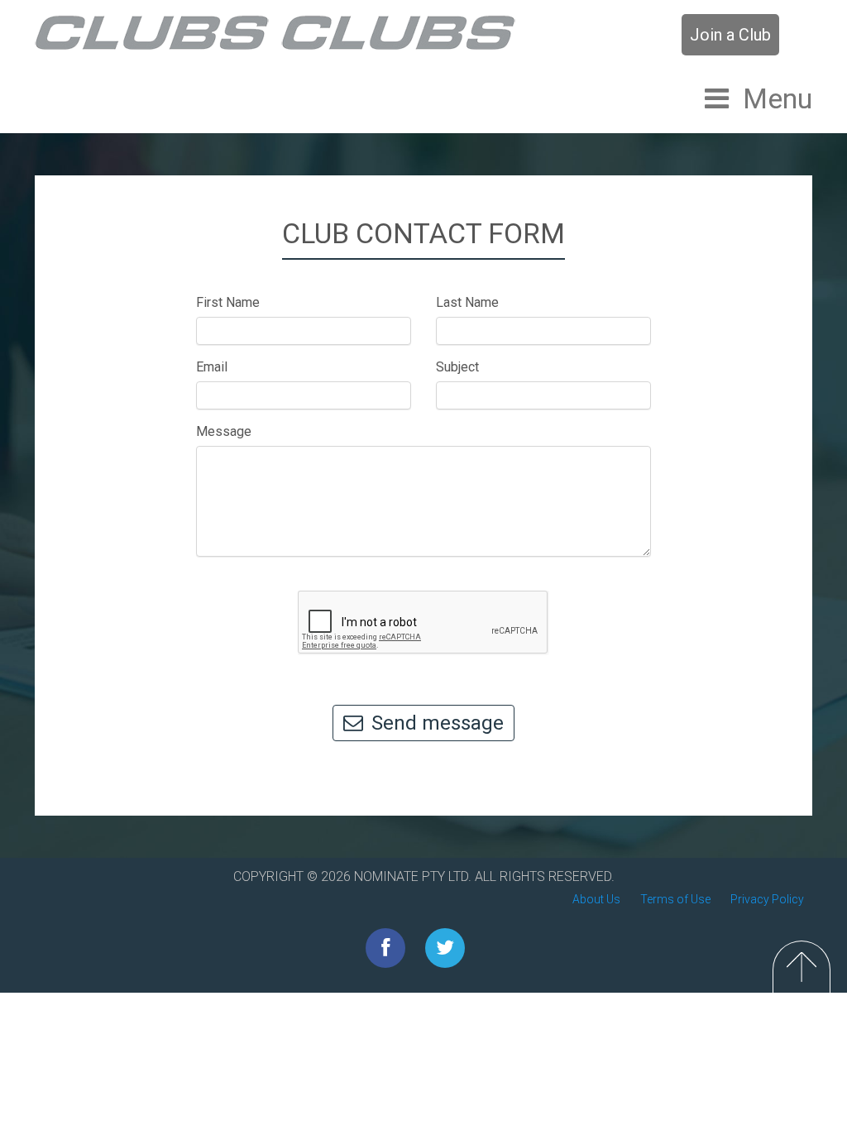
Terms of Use (675, 899)
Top (801, 967)
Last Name (467, 302)
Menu (777, 98)
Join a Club (730, 35)
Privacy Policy (767, 899)
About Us (596, 899)
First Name (228, 302)
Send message (437, 723)
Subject (457, 367)
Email (211, 367)
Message (223, 431)
